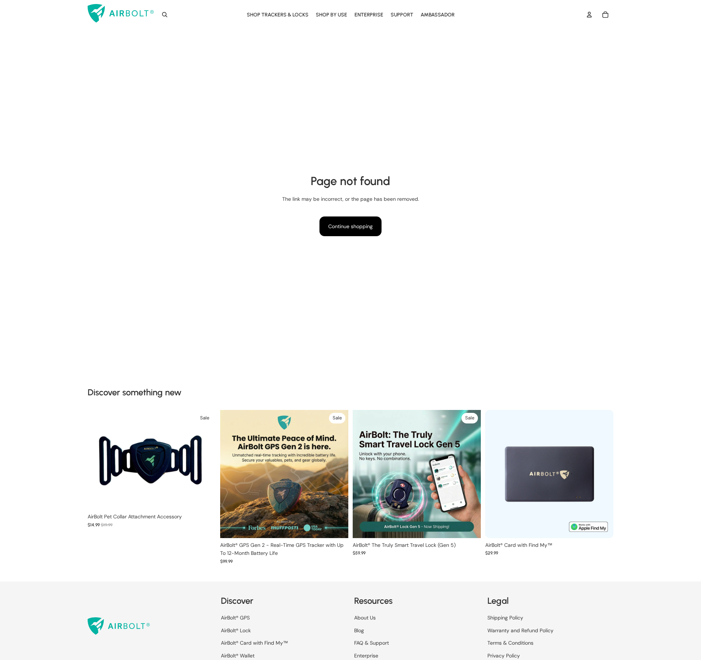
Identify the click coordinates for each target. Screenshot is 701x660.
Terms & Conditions (510, 643)
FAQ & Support (371, 643)
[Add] (210, 498)
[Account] (589, 15)
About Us (365, 618)
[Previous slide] (99, 460)
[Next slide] (205, 460)
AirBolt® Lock (236, 630)
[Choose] (343, 526)
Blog (359, 630)
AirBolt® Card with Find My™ (254, 643)
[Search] (165, 15)
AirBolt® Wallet (237, 655)
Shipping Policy (505, 618)
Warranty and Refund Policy (520, 630)
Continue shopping (350, 226)
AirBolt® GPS (235, 618)
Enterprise (366, 655)
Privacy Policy (503, 655)
